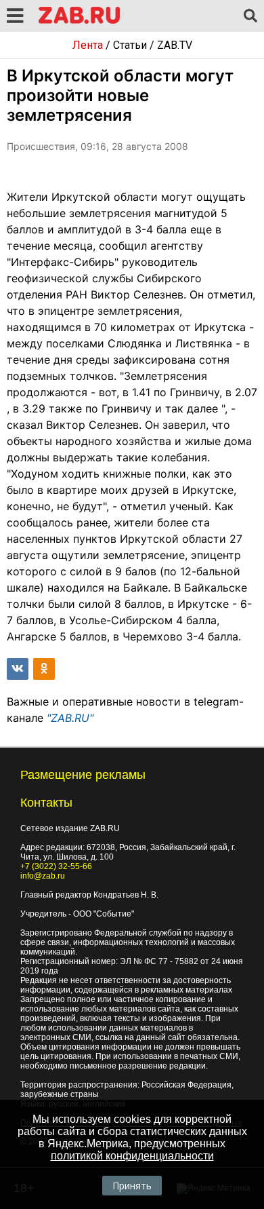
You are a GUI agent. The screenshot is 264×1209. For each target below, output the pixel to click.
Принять (132, 1185)
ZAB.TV (174, 45)
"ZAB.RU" (70, 718)
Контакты (46, 802)
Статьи (130, 45)
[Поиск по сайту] (250, 16)
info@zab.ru (42, 876)
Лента (87, 45)
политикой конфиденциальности (132, 1156)
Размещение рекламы (83, 775)
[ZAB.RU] (79, 21)
